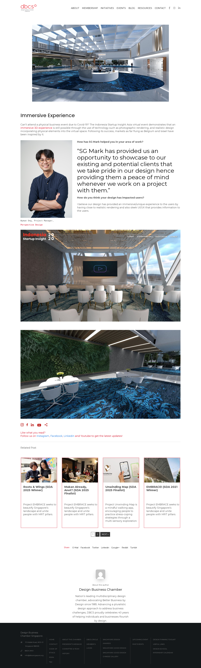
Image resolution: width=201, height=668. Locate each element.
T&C (50, 662)
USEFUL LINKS (158, 644)
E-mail (75, 547)
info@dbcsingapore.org (34, 655)
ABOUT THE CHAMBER (71, 639)
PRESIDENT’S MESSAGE (72, 644)
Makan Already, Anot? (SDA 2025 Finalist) (76, 490)
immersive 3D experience (36, 127)
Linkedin (105, 547)
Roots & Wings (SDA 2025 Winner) (38, 488)
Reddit (125, 547)
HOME (51, 639)
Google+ (115, 547)
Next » (105, 534)
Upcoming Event (140, 639)
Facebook (85, 547)
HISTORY (65, 653)
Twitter (95, 547)
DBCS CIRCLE (92, 639)
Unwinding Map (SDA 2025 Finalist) (120, 488)
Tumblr (133, 547)
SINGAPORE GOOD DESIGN (114, 648)
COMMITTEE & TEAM (70, 649)
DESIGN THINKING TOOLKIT (164, 639)
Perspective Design (32, 225)
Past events (138, 644)
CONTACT (53, 644)
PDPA (51, 657)
